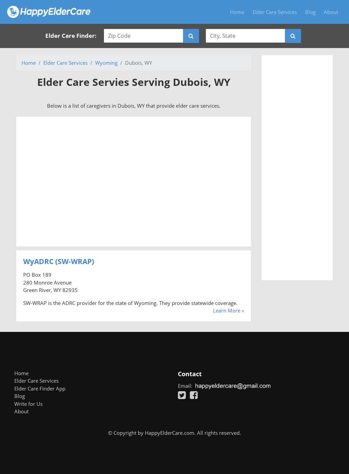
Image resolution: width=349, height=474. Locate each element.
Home (237, 12)
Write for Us (28, 403)
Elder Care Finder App (39, 388)
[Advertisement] (134, 181)
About (331, 12)
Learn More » (228, 310)
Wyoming (106, 62)
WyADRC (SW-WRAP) (58, 261)
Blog (310, 12)
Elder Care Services (275, 12)
